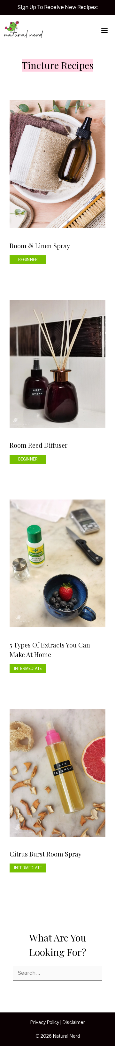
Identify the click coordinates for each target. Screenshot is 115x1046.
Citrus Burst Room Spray (45, 853)
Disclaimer (73, 1022)
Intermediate (28, 668)
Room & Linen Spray (40, 245)
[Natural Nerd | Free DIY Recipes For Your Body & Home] (23, 31)
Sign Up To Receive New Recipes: (58, 7)
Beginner (28, 259)
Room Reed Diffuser (38, 445)
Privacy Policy (44, 1022)
